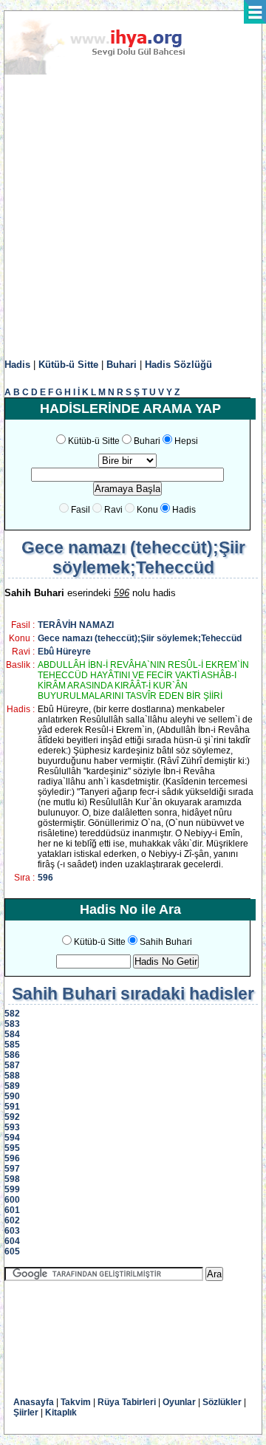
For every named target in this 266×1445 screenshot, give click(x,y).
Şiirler (25, 1412)
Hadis (17, 364)
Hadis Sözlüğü (178, 364)
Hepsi (186, 441)
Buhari (121, 364)
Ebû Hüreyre (64, 651)
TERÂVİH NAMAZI (76, 625)
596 (45, 877)
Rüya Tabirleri (127, 1402)
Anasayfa (33, 1402)
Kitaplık (61, 1412)
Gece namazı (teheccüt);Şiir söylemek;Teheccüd (140, 638)
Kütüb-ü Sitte (68, 364)
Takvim (76, 1402)
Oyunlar (179, 1402)
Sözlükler (222, 1402)
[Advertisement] (133, 217)
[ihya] (108, 71)
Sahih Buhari (166, 942)
